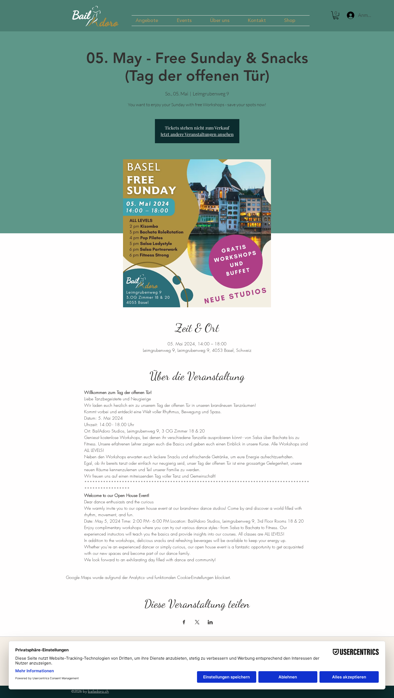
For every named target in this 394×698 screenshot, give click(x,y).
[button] (152, 21)
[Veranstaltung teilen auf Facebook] (184, 622)
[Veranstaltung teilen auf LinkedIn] (210, 622)
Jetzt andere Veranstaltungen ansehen (197, 134)
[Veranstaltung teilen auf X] (197, 622)
